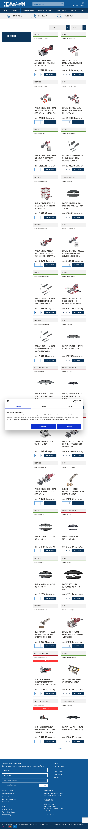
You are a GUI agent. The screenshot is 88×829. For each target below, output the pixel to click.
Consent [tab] (18, 406)
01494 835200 (49, 814)
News (56, 769)
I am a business (11, 785)
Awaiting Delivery (69, 177)
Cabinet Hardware (61, 10)
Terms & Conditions (8, 812)
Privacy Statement (8, 809)
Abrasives (73, 10)
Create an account (8, 794)
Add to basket (50, 74)
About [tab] (70, 406)
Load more (59, 748)
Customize (43, 426)
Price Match (58, 774)
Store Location (58, 772)
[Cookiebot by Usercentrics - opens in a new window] (73, 401)
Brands (56, 777)
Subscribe (43, 785)
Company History (59, 766)
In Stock (37, 34)
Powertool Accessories (45, 10)
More (82, 10)
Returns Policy (7, 802)
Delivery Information (9, 799)
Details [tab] (44, 406)
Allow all (69, 426)
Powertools (15, 10)
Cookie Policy (6, 815)
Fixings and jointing (28, 10)
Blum (5, 10)
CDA (81, 824)
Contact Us (5, 796)
